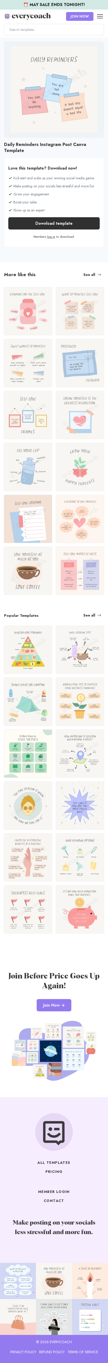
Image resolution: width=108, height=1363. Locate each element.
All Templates (53, 1162)
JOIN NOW (80, 16)
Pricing (54, 1171)
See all (89, 274)
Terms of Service (83, 1351)
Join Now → (54, 1005)
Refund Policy (52, 1351)
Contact (54, 1200)
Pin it (9, 48)
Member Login (54, 1191)
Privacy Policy (23, 1351)
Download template (54, 223)
